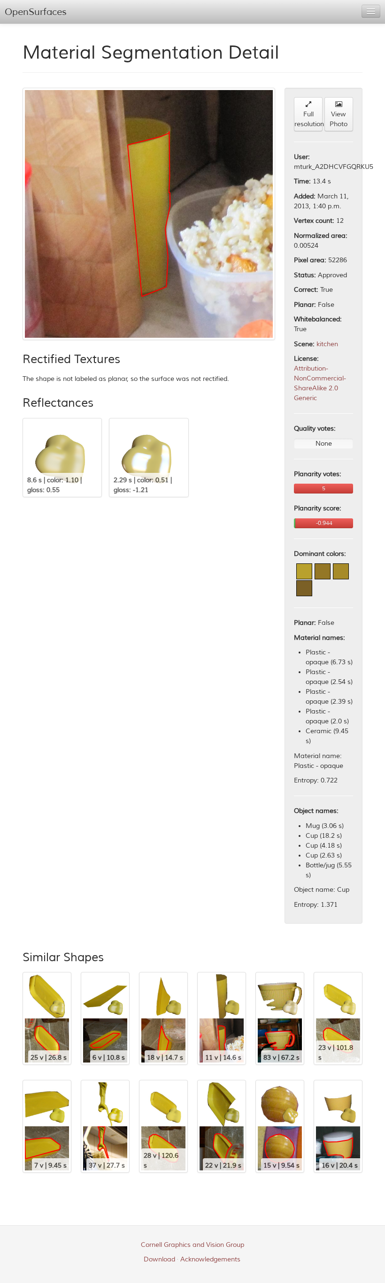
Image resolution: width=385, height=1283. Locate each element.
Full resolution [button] (308, 119)
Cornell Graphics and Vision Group (192, 1245)
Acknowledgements (210, 1259)
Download (159, 1259)
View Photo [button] (338, 119)
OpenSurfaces (36, 12)
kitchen (327, 344)
